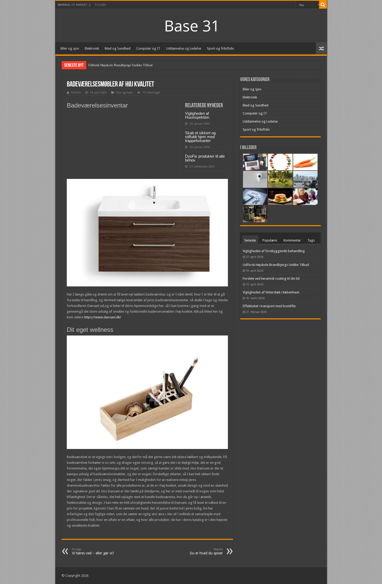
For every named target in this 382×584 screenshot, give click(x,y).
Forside (100, 4)
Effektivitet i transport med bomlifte (269, 306)
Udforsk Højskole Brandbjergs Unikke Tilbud (120, 65)
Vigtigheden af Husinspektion (197, 115)
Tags (311, 240)
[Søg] (323, 5)
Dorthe (76, 92)
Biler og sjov (70, 48)
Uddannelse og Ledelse (183, 48)
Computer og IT (148, 48)
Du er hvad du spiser (206, 551)
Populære (269, 240)
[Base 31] (191, 25)
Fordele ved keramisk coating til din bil (271, 278)
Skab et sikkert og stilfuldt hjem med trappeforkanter (200, 137)
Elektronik (92, 48)
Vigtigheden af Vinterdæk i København (271, 292)
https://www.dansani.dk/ (102, 317)
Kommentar (292, 240)
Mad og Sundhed (117, 48)
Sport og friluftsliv (220, 48)
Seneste (250, 240)
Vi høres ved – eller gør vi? (93, 551)
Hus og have (124, 92)
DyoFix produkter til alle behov (205, 158)
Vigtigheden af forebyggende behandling (274, 251)
